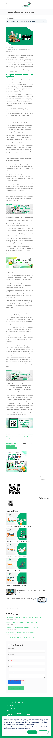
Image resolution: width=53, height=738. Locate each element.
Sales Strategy (23, 49)
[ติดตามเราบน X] (11, 702)
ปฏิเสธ (43, 732)
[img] (41, 21)
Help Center (10, 711)
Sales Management (11, 448)
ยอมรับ (32, 732)
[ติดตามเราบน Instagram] (15, 702)
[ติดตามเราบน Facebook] (8, 702)
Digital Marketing (13, 49)
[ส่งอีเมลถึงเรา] (19, 702)
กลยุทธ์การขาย (19, 68)
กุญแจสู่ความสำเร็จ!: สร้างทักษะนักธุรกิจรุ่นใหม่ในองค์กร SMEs (31, 590)
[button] (7, 21)
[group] (26, 21)
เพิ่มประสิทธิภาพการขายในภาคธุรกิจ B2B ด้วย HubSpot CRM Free (21, 598)
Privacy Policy (38, 736)
